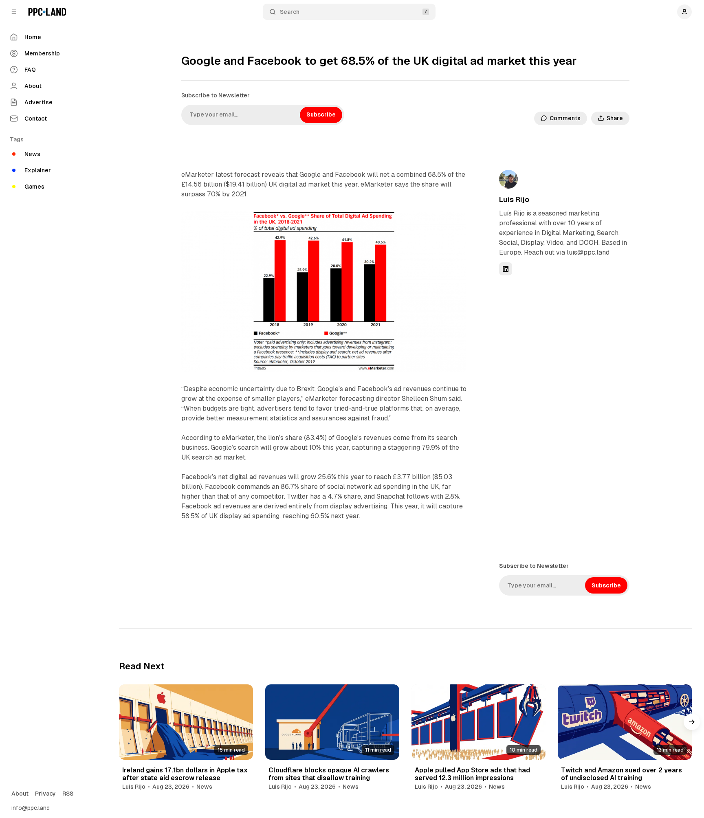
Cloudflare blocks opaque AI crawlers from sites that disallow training (328, 774)
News (204, 786)
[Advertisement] (560, 418)
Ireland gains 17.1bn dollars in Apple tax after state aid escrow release (185, 774)
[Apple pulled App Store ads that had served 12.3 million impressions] (478, 722)
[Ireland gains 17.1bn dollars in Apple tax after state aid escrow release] (186, 722)
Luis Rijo (514, 199)
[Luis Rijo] (508, 179)
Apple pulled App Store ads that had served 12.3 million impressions (472, 774)
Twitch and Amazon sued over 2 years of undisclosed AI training (621, 774)
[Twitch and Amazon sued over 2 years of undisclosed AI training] (625, 722)
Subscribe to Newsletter (215, 95)
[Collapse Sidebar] (14, 11)
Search (289, 12)
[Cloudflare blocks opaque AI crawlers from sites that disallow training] (332, 722)
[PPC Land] (47, 12)
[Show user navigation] (684, 11)
